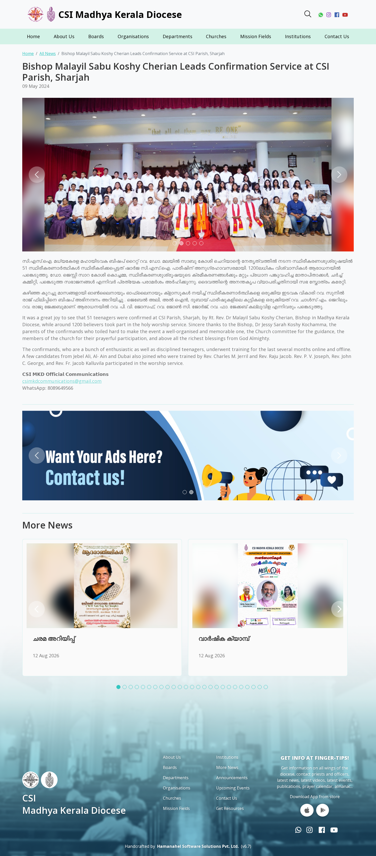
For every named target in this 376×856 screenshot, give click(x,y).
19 (231, 688)
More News (227, 767)
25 (268, 688)
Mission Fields (255, 36)
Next (339, 174)
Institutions (298, 36)
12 (188, 688)
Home (33, 36)
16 (213, 688)
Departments (177, 36)
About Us (64, 36)
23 (256, 688)
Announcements (232, 777)
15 (207, 688)
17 (219, 688)
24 (262, 688)
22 (250, 688)
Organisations (133, 36)
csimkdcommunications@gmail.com (62, 381)
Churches (216, 36)
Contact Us (337, 36)
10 (176, 688)
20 (237, 688)
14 (200, 688)
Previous (37, 174)
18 (225, 688)
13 (194, 688)
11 (182, 688)
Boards (96, 36)
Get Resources (230, 808)
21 (243, 688)
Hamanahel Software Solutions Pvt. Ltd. (198, 846)
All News (47, 53)
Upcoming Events (233, 788)
